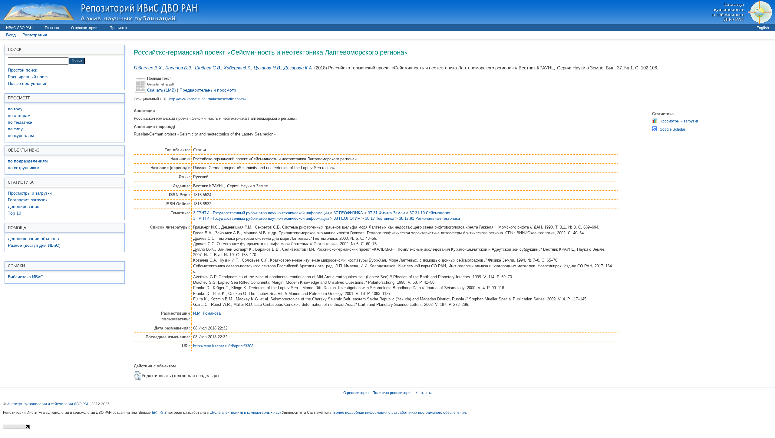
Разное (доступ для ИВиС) (34, 245)
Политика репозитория (392, 393)
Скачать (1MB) (161, 90)
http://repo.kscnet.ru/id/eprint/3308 (223, 346)
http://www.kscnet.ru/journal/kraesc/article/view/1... (210, 99)
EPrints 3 (159, 412)
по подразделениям (28, 161)
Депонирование (23, 206)
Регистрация (34, 35)
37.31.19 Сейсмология (430, 213)
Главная (52, 28)
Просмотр (118, 28)
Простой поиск (22, 70)
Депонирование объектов (33, 238)
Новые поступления (28, 83)
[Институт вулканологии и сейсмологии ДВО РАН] (743, 12)
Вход (11, 35)
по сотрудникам (23, 168)
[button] (137, 375)
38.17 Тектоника (379, 218)
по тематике (20, 122)
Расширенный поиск (28, 77)
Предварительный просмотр (208, 90)
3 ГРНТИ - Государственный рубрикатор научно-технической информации (261, 213)
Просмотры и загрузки (30, 193)
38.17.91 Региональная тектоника (429, 218)
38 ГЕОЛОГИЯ (347, 218)
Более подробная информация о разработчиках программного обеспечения (399, 412)
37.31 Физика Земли (386, 213)
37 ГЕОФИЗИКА (348, 213)
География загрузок (27, 200)
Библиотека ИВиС (25, 277)
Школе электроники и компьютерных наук (245, 412)
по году (15, 109)
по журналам (21, 135)
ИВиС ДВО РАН (19, 28)
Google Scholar (672, 129)
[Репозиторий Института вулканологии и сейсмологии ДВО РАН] (101, 12)
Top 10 (14, 213)
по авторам (19, 115)
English (763, 28)
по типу (15, 129)
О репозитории (84, 28)
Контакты (423, 393)
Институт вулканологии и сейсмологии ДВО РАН (48, 404)
